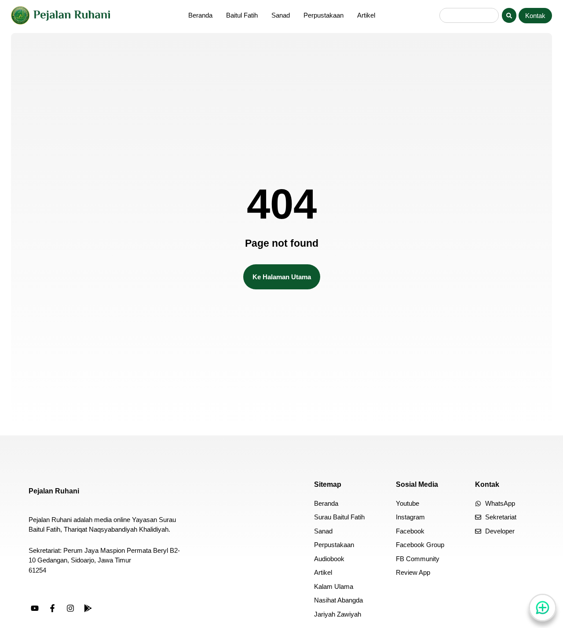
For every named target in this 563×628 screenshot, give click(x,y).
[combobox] (469, 15)
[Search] (509, 15)
